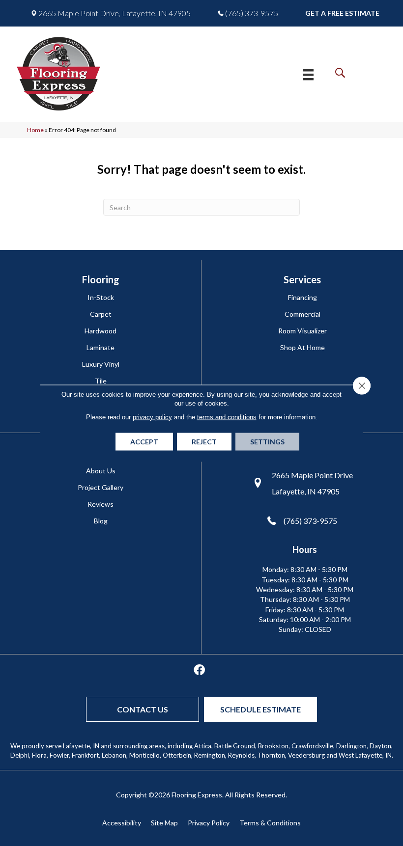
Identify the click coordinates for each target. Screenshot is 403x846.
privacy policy (152, 416)
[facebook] (199, 670)
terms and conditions (227, 416)
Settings (267, 441)
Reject (204, 441)
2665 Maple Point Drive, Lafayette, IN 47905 (114, 13)
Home (35, 130)
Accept (144, 441)
